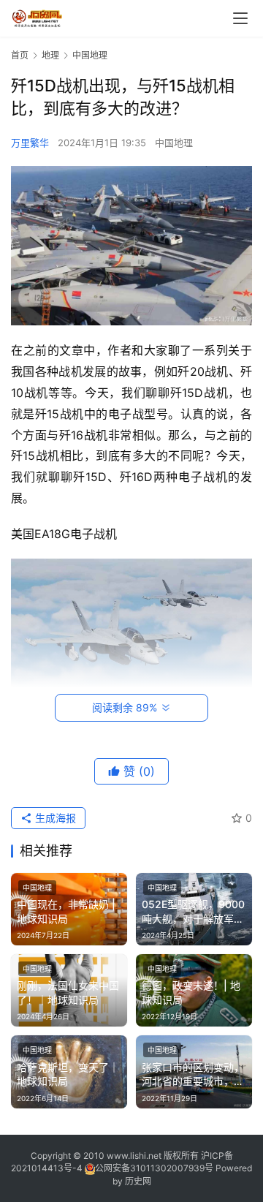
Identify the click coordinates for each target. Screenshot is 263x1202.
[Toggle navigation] (240, 18)
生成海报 (54, 818)
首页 (19, 55)
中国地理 (174, 142)
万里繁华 (30, 142)
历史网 (138, 1181)
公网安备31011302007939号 (154, 1168)
